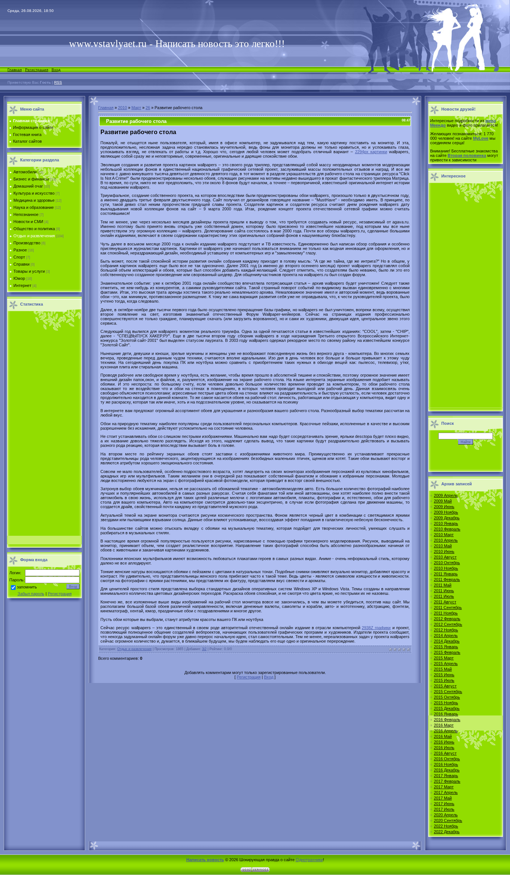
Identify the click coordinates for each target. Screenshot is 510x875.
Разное (20, 250)
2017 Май (443, 798)
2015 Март (444, 658)
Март (136, 107)
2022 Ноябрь (446, 826)
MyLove (480, 138)
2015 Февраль (447, 652)
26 (148, 107)
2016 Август (445, 753)
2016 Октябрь (447, 759)
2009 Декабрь (447, 518)
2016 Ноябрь (446, 764)
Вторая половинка (467, 155)
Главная (14, 70)
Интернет (22, 285)
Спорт (19, 257)
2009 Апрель (446, 495)
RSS (58, 82)
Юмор (19, 278)
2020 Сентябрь (448, 820)
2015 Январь (446, 646)
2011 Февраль (447, 579)
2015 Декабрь (447, 708)
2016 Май (443, 736)
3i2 (204, 649)
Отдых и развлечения (34, 236)
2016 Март (444, 725)
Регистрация (36, 70)
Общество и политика (34, 228)
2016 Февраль (447, 719)
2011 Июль (444, 596)
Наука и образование (33, 207)
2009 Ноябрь (446, 512)
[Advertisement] (44, 425)
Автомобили (25, 172)
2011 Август (445, 602)
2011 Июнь (444, 590)
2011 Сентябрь (448, 607)
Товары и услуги (29, 271)
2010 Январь (446, 523)
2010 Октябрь (447, 562)
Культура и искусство (34, 193)
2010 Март (444, 534)
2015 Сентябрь (448, 691)
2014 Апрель (446, 635)
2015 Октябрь (447, 697)
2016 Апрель (446, 731)
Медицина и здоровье (34, 200)
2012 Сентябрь (448, 624)
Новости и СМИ (28, 221)
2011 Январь (446, 574)
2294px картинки (371, 151)
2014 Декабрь (447, 641)
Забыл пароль (31, 593)
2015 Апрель (446, 663)
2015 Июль (444, 680)
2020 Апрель (446, 815)
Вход (56, 70)
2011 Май (442, 585)
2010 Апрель (446, 540)
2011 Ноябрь (446, 613)
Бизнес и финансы (31, 179)
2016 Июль (444, 747)
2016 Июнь (444, 742)
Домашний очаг (28, 186)
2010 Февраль (447, 529)
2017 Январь (446, 775)
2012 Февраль (447, 618)
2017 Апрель (446, 792)
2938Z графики (376, 627)
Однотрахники (309, 859)
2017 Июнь (444, 803)
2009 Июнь (444, 506)
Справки (21, 264)
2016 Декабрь (447, 770)
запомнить (27, 587)
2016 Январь (446, 714)
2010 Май (443, 546)
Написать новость (205, 859)
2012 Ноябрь (446, 630)
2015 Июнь (444, 675)
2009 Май (443, 501)
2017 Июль (444, 809)
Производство (26, 243)
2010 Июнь (444, 551)
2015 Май (443, 669)
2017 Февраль (447, 781)
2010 (122, 107)
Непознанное (25, 214)
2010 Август (445, 557)
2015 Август (445, 686)
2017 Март (444, 787)
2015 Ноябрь (446, 703)
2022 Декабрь (447, 831)
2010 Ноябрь (446, 568)
